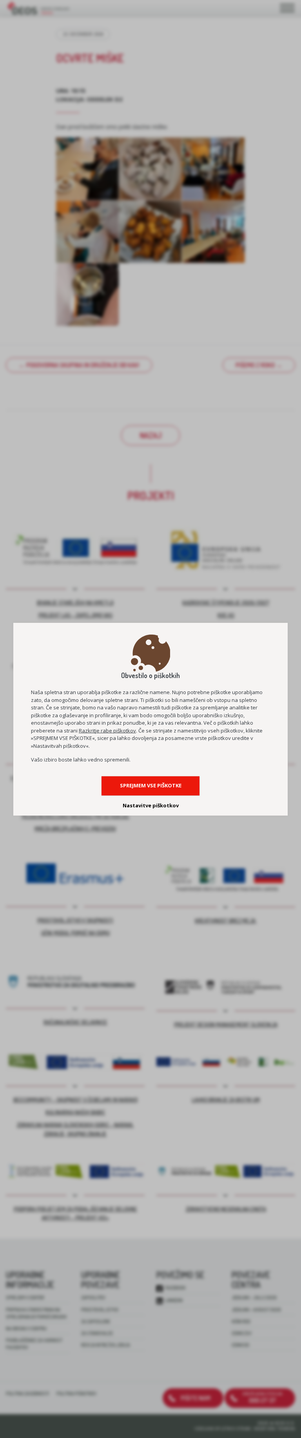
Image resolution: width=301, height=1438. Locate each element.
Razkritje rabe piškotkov (107, 730)
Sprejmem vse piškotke (150, 785)
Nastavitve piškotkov (151, 805)
